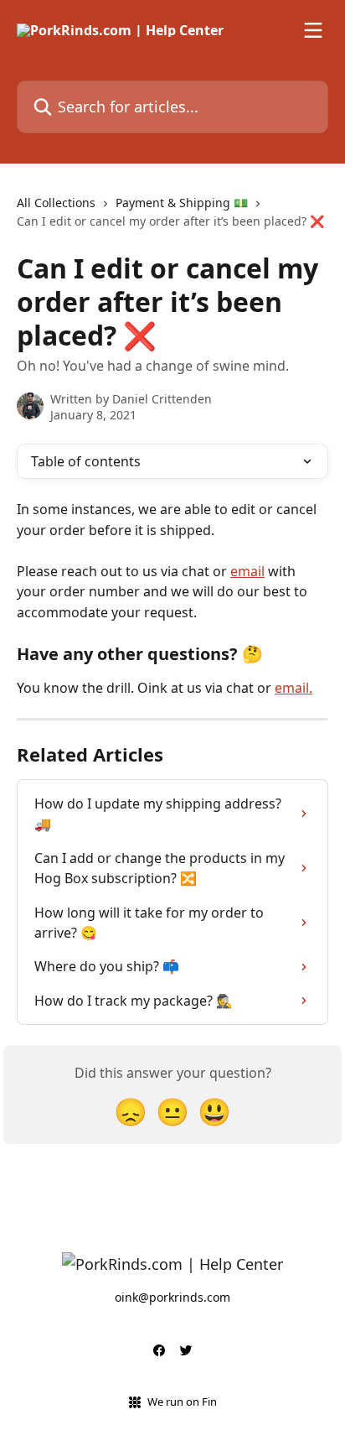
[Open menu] (313, 30)
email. (293, 688)
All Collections (56, 203)
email (247, 571)
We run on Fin (182, 1401)
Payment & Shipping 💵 (182, 203)
